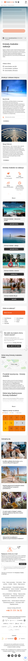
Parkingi (15, 594)
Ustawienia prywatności (9, 602)
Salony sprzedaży (10, 582)
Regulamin (17, 572)
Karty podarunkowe (7, 594)
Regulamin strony (6, 600)
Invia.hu (13, 651)
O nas (3, 582)
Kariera (15, 584)
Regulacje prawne (14, 604)
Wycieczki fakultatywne (11, 597)
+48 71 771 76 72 (14, 610)
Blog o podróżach (7, 587)
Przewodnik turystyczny (18, 587)
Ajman (17, 321)
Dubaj (5, 319)
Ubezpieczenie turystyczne (17, 595)
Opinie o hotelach (15, 589)
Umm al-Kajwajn (19, 318)
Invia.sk (9, 651)
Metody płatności (5, 589)
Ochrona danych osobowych (18, 600)
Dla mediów (19, 582)
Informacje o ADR (20, 602)
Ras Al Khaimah (7, 318)
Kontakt (10, 584)
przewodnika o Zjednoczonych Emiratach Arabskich (14, 388)
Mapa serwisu (21, 584)
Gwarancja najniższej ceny (14, 590)
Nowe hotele (24, 589)
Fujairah (18, 319)
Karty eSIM (20, 597)
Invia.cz (5, 651)
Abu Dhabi (6, 323)
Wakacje (5, 5)
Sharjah (6, 321)
